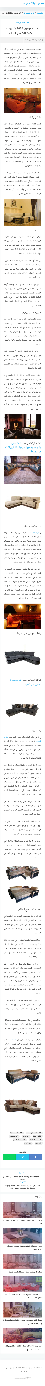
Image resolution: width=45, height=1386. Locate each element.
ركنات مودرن (14, 1136)
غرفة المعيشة (34, 533)
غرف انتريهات (21, 22)
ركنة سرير (38, 1143)
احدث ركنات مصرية (16, 1133)
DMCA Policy (20, 1368)
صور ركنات (27, 1143)
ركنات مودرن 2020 (35, 1139)
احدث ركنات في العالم (34, 1133)
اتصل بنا (24, 1371)
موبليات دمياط (31, 3)
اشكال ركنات (37, 1136)
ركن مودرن (25, 1136)
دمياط (14, 1040)
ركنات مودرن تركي (19, 1139)
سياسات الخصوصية (35, 1368)
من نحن (9, 1368)
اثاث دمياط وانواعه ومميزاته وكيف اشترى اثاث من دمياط (23, 448)
